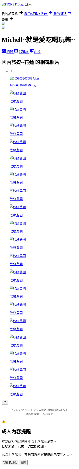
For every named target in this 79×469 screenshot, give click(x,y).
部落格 (24, 52)
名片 (37, 52)
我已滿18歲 (10, 462)
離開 (23, 462)
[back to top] (5, 402)
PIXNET (25, 409)
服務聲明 (48, 414)
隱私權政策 (32, 414)
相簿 (10, 52)
